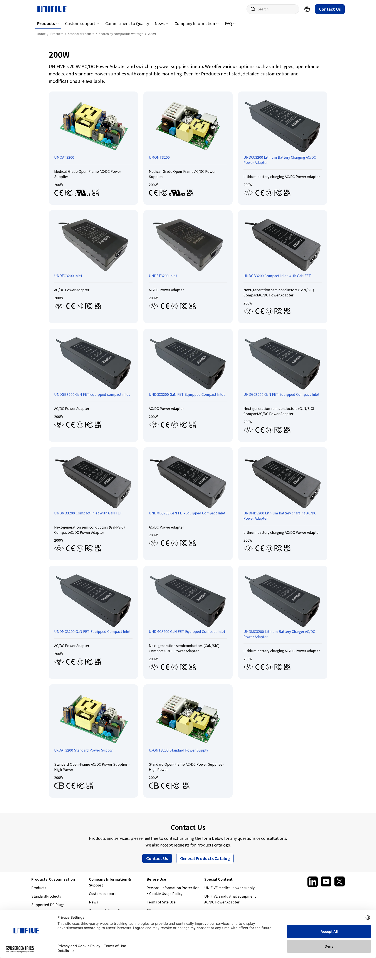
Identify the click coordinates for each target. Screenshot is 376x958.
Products (46, 23)
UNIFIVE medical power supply (229, 887)
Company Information (195, 23)
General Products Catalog (205, 858)
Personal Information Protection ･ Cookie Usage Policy (173, 890)
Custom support (80, 23)
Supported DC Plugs (47, 904)
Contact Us (330, 9)
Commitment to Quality (127, 23)
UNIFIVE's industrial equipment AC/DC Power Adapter (230, 899)
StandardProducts (46, 896)
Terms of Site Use (161, 902)
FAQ (228, 23)
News (159, 23)
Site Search (251, 9)
